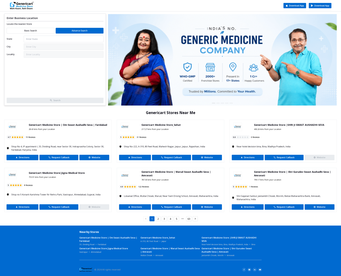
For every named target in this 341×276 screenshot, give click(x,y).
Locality (11, 54)
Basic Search (30, 30)
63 (189, 218)
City (9, 46)
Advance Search (80, 30)
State (9, 38)
